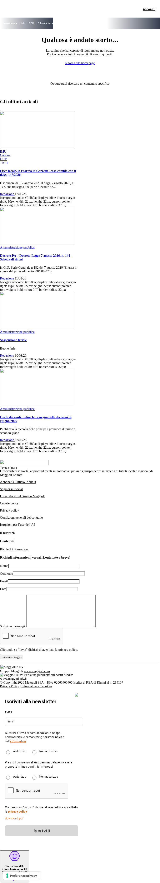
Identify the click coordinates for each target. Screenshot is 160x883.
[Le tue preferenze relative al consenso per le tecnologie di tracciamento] (21, 876)
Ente (3, 589)
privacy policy (67, 649)
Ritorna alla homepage (80, 63)
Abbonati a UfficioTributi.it (18, 482)
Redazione (7, 194)
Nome (4, 566)
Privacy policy (9, 510)
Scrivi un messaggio (13, 626)
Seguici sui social (11, 489)
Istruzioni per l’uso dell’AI (17, 524)
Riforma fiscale (46, 23)
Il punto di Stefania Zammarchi (123, 23)
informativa (18, 741)
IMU (23, 23)
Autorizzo (19, 751)
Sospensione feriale (13, 340)
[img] (76, 695)
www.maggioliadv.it (13, 678)
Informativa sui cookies (36, 686)
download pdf (14, 818)
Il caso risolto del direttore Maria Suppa (80, 23)
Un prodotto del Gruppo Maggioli (22, 496)
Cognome (6, 573)
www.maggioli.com (37, 671)
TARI (32, 23)
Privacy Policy (9, 686)
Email (4, 581)
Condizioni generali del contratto (21, 517)
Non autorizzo (48, 751)
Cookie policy (9, 503)
